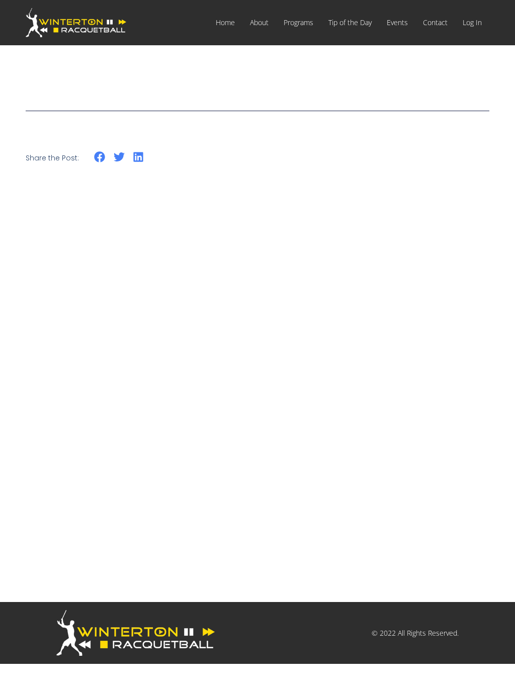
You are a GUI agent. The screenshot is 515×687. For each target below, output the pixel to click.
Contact (435, 22)
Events (397, 22)
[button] (100, 157)
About (259, 22)
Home (225, 22)
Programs (298, 22)
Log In (472, 22)
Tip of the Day (350, 22)
